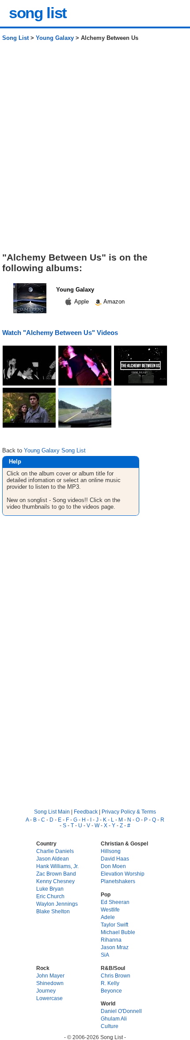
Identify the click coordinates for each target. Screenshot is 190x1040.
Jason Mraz (115, 947)
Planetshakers (118, 881)
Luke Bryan (50, 889)
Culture (109, 1026)
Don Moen (113, 866)
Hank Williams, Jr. (57, 866)
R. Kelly (110, 983)
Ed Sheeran (115, 902)
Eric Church (50, 896)
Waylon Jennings (57, 904)
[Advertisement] (95, 150)
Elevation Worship (122, 873)
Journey (46, 990)
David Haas (115, 858)
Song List (15, 38)
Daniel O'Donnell (121, 1011)
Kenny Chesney (55, 881)
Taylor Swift (114, 924)
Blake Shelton (53, 911)
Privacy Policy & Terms (129, 811)
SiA (105, 955)
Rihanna (111, 940)
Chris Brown (115, 975)
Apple (82, 301)
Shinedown (50, 983)
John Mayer (50, 975)
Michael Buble (118, 932)
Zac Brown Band (56, 873)
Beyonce (111, 990)
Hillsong (111, 851)
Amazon (113, 301)
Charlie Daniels (55, 851)
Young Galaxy (55, 38)
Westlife (110, 909)
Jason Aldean (52, 858)
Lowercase (49, 998)
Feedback (86, 811)
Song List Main (52, 811)
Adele (108, 917)
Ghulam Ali (114, 1018)
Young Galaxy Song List (55, 450)
